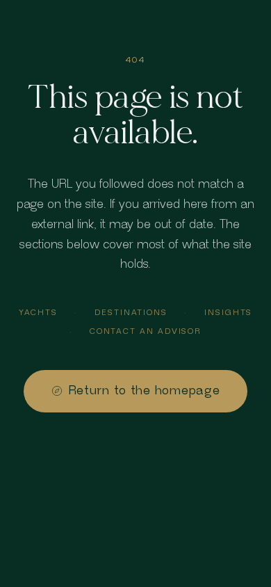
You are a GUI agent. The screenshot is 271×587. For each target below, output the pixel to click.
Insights (228, 312)
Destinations (131, 312)
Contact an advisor (146, 331)
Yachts (38, 312)
